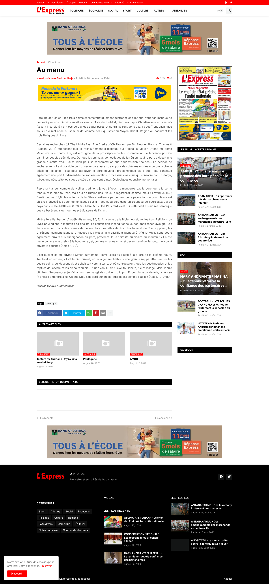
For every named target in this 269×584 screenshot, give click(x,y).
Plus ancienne (162, 417)
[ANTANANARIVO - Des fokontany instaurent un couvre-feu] (186, 238)
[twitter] (231, 2)
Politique (77, 10)
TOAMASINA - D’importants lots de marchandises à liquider (215, 199)
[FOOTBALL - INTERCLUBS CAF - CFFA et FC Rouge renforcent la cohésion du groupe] (186, 306)
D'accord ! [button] (17, 573)
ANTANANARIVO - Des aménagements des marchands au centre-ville (214, 218)
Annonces (179, 10)
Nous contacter (135, 2)
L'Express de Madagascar (74, 578)
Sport (127, 10)
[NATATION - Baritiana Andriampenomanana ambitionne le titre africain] (186, 328)
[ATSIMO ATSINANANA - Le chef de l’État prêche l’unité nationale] (113, 522)
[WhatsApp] (89, 313)
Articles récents (55, 2)
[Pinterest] (96, 313)
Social (113, 10)
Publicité (119, 2)
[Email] (103, 313)
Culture (143, 10)
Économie (96, 10)
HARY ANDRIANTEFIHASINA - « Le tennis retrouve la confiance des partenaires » (143, 556)
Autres (159, 10)
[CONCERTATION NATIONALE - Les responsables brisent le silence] (113, 538)
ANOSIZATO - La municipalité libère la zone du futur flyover (209, 542)
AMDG (134, 358)
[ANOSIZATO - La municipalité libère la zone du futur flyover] (180, 545)
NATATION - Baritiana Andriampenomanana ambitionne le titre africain (214, 327)
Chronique (54, 62)
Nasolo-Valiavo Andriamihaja (55, 78)
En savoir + (47, 565)
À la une (55, 511)
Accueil (40, 2)
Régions (73, 517)
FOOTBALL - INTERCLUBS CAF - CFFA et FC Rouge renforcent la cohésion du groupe (214, 306)
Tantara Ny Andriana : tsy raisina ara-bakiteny (57, 360)
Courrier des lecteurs (101, 2)
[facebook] (226, 2)
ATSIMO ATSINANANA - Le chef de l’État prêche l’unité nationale (144, 519)
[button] (220, 10)
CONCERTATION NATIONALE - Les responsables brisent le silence (142, 537)
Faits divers (46, 523)
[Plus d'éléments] (110, 313)
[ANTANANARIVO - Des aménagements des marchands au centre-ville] (186, 219)
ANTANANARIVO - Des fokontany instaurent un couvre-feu (213, 237)
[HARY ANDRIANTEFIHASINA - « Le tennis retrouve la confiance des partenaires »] (113, 557)
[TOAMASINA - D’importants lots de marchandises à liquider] (186, 200)
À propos (71, 2)
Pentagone (90, 358)
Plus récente (46, 417)
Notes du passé (48, 530)
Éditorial (83, 2)
